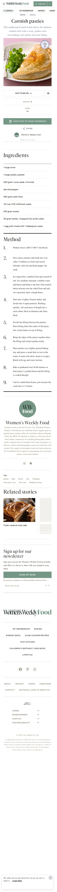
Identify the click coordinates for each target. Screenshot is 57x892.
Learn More (17, 880)
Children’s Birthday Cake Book (27, 648)
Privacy (19, 684)
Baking (41, 11)
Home (22, 15)
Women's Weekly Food (31, 135)
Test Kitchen (27, 642)
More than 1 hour (9, 482)
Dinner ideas (13, 635)
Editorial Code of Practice (34, 690)
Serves (26, 102)
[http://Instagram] (24, 463)
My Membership (26, 11)
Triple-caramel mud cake (15, 525)
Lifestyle (27, 655)
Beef (13, 479)
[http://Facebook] (30, 463)
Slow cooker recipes (37, 635)
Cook (27, 108)
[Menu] (4, 4)
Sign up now (27, 574)
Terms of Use (41, 580)
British (20, 479)
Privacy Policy (29, 580)
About (7, 684)
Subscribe (45, 684)
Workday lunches (35, 482)
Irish (27, 479)
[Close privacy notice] (50, 878)
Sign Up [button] (41, 4)
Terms (31, 684)
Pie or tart (22, 482)
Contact (10, 690)
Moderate (36, 479)
